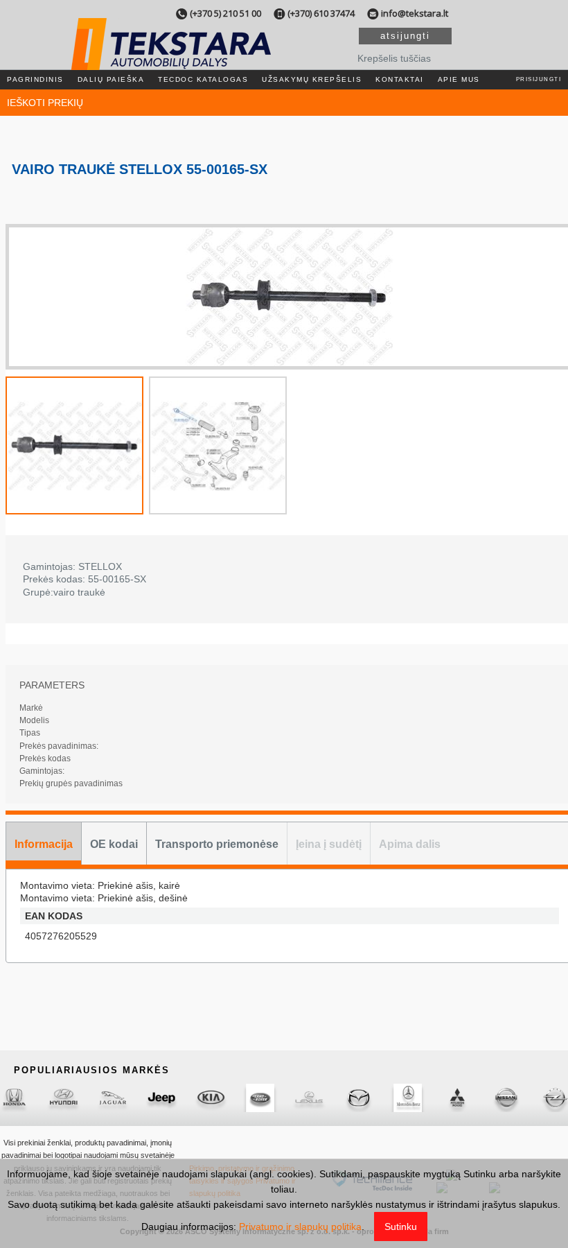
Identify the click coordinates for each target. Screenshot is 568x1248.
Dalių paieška (111, 79)
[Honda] (14, 1098)
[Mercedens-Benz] (407, 1098)
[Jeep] (162, 1098)
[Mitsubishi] (457, 1098)
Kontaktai (399, 79)
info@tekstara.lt (414, 13)
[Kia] (211, 1098)
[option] (289, 296)
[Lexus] (309, 1098)
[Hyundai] (63, 1098)
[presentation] (43, 843)
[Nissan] (506, 1098)
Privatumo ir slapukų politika (300, 1226)
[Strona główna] (170, 61)
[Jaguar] (112, 1098)
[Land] (260, 1098)
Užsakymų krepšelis (312, 79)
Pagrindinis (35, 79)
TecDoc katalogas (203, 79)
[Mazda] (358, 1098)
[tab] (43, 843)
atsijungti (405, 36)
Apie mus (459, 79)
